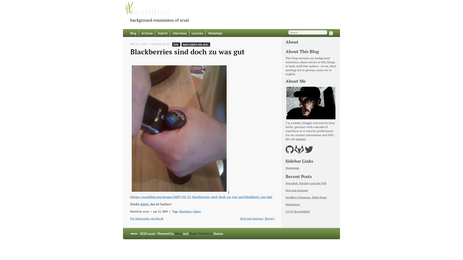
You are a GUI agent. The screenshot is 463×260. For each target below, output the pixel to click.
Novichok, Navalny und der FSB (306, 183)
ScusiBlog (149, 12)
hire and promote (297, 190)
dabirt (144, 204)
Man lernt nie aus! (196, 44)
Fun (176, 44)
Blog (133, 33)
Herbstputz (293, 204)
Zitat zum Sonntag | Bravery (257, 218)
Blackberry (186, 211)
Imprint (162, 33)
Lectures (197, 33)
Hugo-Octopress (201, 233)
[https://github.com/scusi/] (290, 152)
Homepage (292, 168)
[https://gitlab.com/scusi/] (299, 152)
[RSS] (331, 33)
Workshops (215, 33)
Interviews (180, 33)
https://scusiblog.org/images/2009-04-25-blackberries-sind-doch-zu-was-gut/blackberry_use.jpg (201, 197)
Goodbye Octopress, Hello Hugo (306, 197)
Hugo (178, 233)
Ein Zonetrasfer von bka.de (146, 218)
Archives (147, 33)
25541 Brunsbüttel (298, 211)
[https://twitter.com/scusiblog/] (309, 152)
